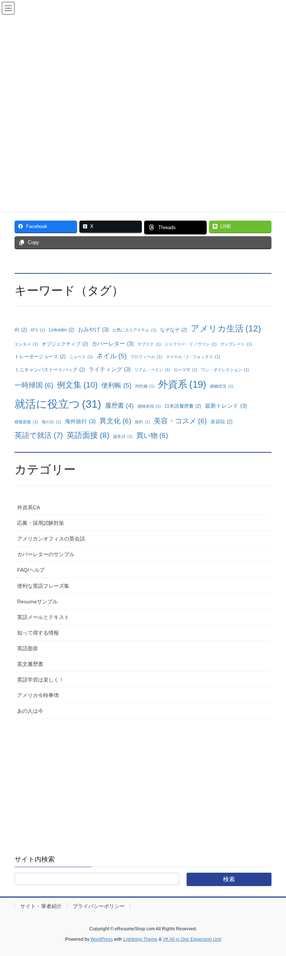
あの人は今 (30, 711)
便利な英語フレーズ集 (43, 586)
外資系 (182, 384)
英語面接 (88, 435)
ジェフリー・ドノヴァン (191, 344)
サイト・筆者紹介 (41, 906)
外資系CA (28, 507)
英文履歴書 (30, 664)
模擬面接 (26, 422)
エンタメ (26, 344)
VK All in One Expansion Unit (192, 939)
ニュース (81, 357)
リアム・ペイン (152, 370)
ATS (38, 330)
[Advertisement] (143, 780)
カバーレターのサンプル (45, 554)
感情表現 (149, 406)
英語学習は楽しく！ (40, 680)
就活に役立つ (58, 404)
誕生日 (123, 436)
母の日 (51, 422)
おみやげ (93, 329)
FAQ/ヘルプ (31, 570)
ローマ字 (185, 370)
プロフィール (146, 357)
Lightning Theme (140, 939)
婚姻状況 (221, 386)
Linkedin (61, 330)
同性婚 (145, 386)
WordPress (101, 939)
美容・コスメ (180, 421)
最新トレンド (226, 405)
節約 (142, 422)
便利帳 (116, 385)
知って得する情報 (38, 633)
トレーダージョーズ (40, 356)
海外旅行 (80, 421)
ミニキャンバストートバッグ (50, 369)
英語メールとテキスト (43, 617)
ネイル (111, 356)
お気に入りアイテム (134, 330)
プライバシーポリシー (99, 906)
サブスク (149, 344)
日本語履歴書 (183, 406)
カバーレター (113, 343)
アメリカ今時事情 (38, 695)
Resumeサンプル (37, 601)
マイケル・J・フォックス (193, 357)
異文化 (115, 421)
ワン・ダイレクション (225, 370)
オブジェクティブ (65, 344)
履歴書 (119, 405)
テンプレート (236, 344)
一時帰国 (34, 385)
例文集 (77, 384)
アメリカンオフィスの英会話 (51, 539)
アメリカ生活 (226, 328)
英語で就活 (39, 435)
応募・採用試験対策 (40, 523)
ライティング (110, 369)
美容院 (221, 421)
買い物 (152, 435)
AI (21, 330)
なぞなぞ (173, 330)
